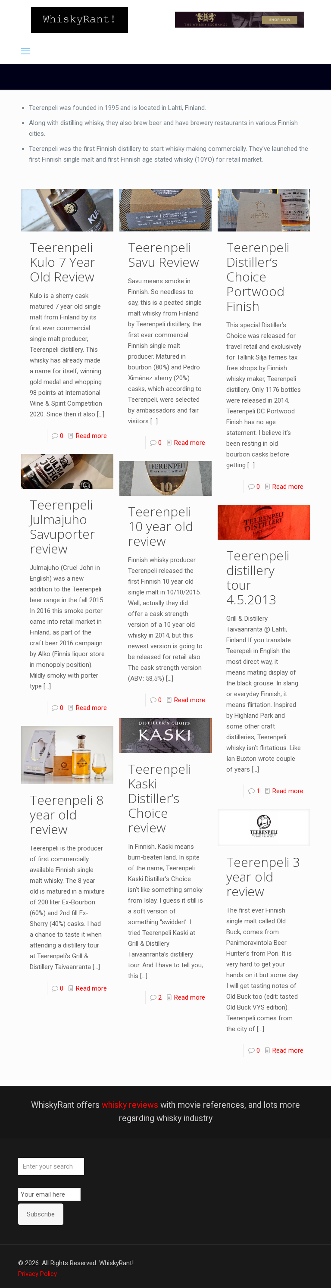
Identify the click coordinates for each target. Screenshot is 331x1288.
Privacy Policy (37, 1274)
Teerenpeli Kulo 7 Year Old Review (62, 261)
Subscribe (41, 1214)
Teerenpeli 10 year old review (160, 526)
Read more (91, 436)
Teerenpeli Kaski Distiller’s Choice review (159, 798)
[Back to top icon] (290, 1270)
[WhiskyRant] (79, 19)
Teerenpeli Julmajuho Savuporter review (62, 526)
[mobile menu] (25, 51)
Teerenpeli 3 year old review (263, 876)
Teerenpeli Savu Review (163, 254)
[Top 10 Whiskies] (239, 20)
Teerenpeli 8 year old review (66, 814)
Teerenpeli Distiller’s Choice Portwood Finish (257, 276)
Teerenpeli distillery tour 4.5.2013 (257, 577)
